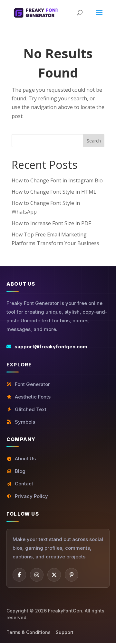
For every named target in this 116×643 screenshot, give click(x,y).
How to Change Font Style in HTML (54, 191)
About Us (25, 458)
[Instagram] (37, 575)
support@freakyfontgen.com (51, 347)
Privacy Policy (31, 496)
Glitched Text (30, 409)
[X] (54, 575)
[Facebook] (19, 575)
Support (64, 632)
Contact (24, 484)
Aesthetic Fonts (33, 397)
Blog (20, 471)
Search (94, 141)
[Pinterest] (71, 575)
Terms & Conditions (28, 632)
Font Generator (32, 384)
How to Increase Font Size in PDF (51, 223)
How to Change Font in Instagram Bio (57, 180)
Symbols (25, 422)
